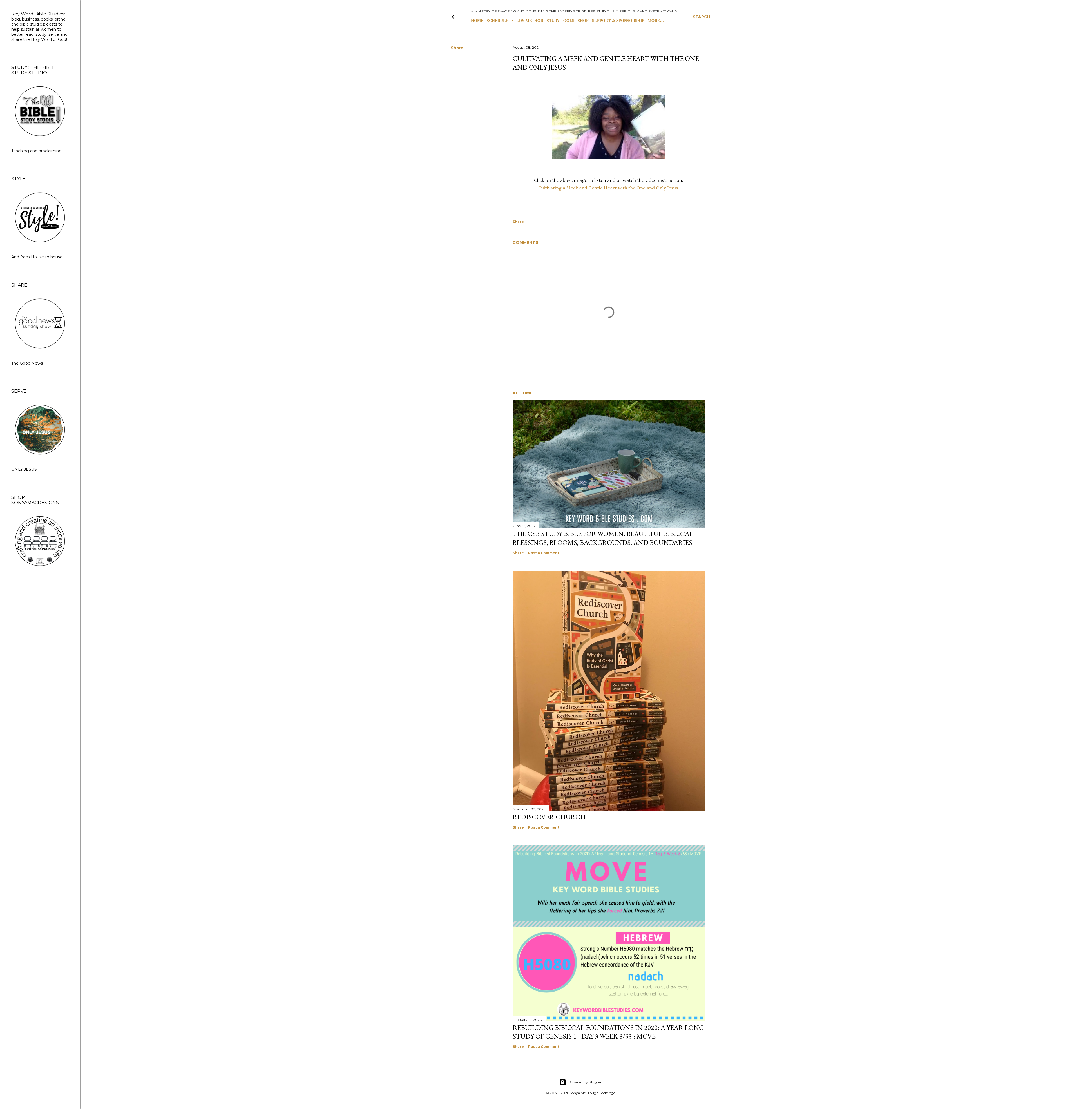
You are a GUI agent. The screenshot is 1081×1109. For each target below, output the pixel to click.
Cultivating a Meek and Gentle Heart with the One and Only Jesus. (608, 188)
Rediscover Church (549, 817)
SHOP (583, 20)
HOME (477, 20)
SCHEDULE (497, 20)
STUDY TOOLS (560, 20)
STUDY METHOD (527, 20)
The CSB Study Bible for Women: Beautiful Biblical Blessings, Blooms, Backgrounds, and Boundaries (603, 538)
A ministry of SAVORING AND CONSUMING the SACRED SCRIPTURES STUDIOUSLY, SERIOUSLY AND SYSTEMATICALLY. (574, 11)
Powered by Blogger (585, 1082)
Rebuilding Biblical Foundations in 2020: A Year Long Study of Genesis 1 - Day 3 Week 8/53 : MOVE (608, 1032)
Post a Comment (543, 553)
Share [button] (457, 47)
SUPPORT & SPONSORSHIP (618, 20)
